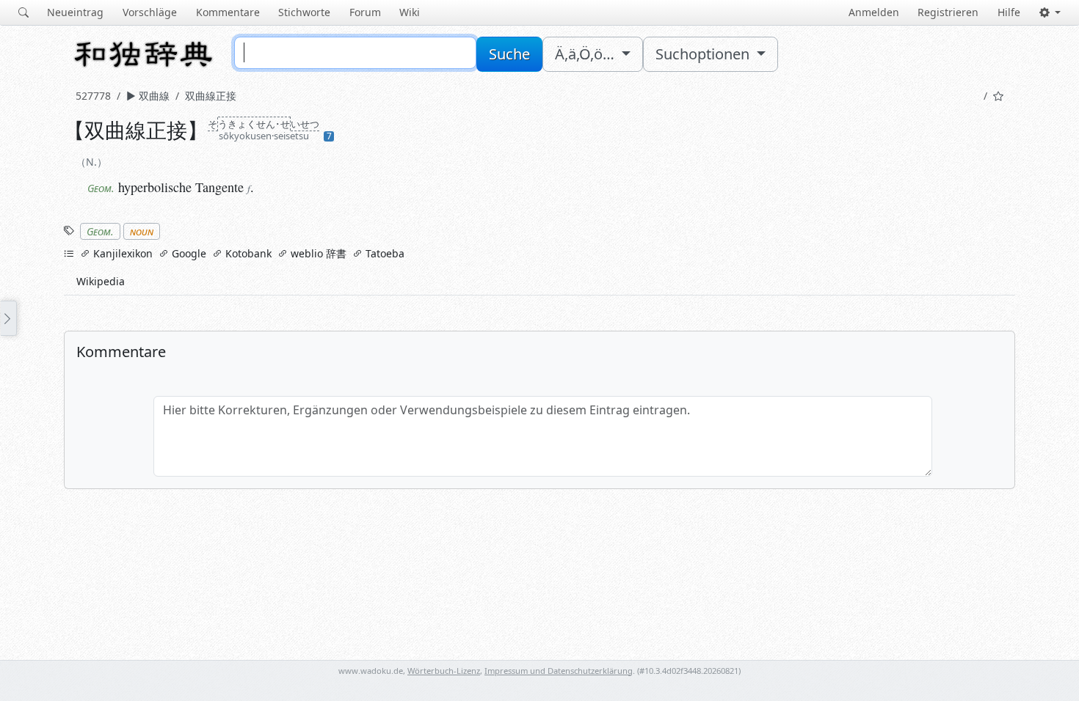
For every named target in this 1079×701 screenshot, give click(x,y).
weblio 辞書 (317, 253)
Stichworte (304, 12)
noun (141, 231)
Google (187, 253)
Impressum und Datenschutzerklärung (558, 670)
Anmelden (874, 12)
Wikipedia (100, 281)
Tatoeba (383, 253)
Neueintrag (75, 12)
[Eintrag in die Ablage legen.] (998, 96)
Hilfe (1009, 12)
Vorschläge (150, 12)
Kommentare (228, 12)
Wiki (409, 12)
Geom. (100, 231)
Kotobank (247, 253)
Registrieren (948, 12)
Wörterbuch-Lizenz (443, 670)
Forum (365, 12)
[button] (1050, 12)
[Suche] (23, 12)
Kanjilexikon (121, 253)
